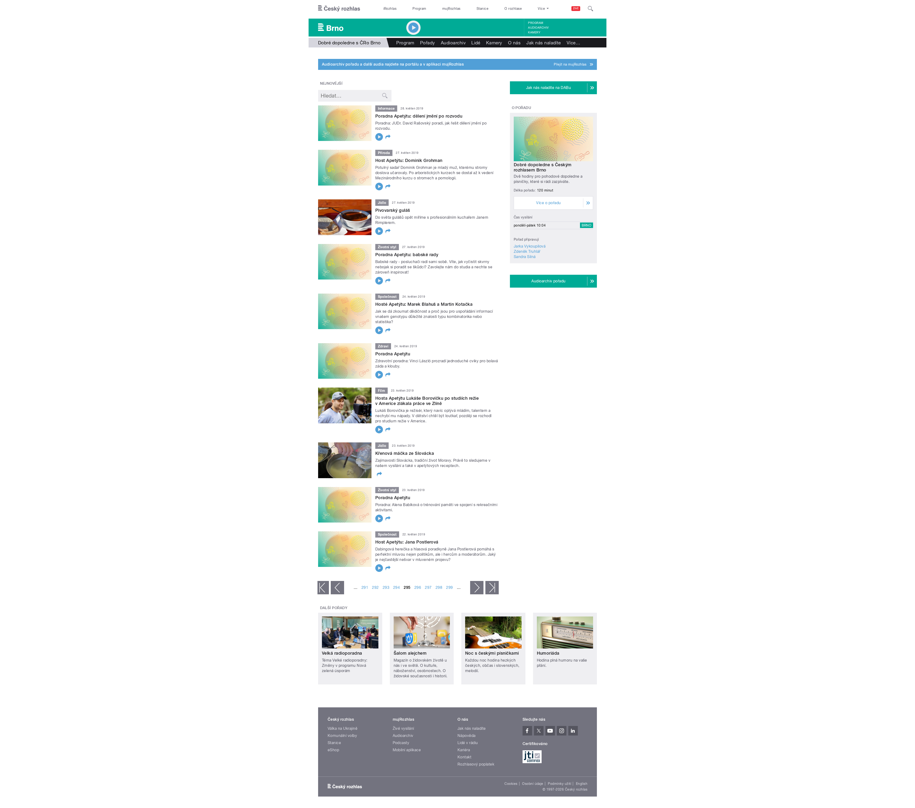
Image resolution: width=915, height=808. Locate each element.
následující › (476, 587)
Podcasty (401, 743)
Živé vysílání (403, 728)
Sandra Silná (525, 256)
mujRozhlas (451, 8)
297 (428, 587)
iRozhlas (390, 8)
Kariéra (464, 750)
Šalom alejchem (410, 653)
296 (417, 587)
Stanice (482, 8)
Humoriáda (548, 653)
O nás (514, 42)
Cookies (510, 784)
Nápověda (467, 735)
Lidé (475, 42)
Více (573, 42)
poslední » (492, 587)
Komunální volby (342, 735)
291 (364, 587)
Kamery (534, 32)
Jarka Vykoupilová (529, 246)
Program (419, 8)
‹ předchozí (337, 587)
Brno (586, 225)
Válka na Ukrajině (342, 728)
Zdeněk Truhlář (527, 251)
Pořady (427, 42)
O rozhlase (513, 8)
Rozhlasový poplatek (476, 764)
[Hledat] (590, 8)
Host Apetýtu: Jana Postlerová (406, 541)
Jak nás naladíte (543, 42)
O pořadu (521, 108)
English (581, 784)
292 (375, 587)
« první (323, 587)
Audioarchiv (538, 27)
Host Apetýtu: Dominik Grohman (408, 160)
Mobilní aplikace (407, 750)
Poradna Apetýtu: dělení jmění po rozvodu (418, 116)
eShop (333, 750)
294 (396, 587)
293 (386, 587)
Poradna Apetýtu (392, 353)
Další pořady (334, 608)
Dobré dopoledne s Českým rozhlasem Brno (543, 167)
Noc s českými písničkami (492, 653)
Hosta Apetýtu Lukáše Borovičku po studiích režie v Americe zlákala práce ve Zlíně (427, 401)
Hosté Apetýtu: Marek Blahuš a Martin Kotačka (424, 304)
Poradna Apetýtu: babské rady (406, 254)
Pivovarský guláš (392, 210)
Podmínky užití (559, 784)
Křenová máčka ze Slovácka (404, 453)
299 (449, 587)
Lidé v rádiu (468, 743)
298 (439, 587)
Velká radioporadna (342, 653)
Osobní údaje (532, 784)
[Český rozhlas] (339, 8)
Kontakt (464, 757)
